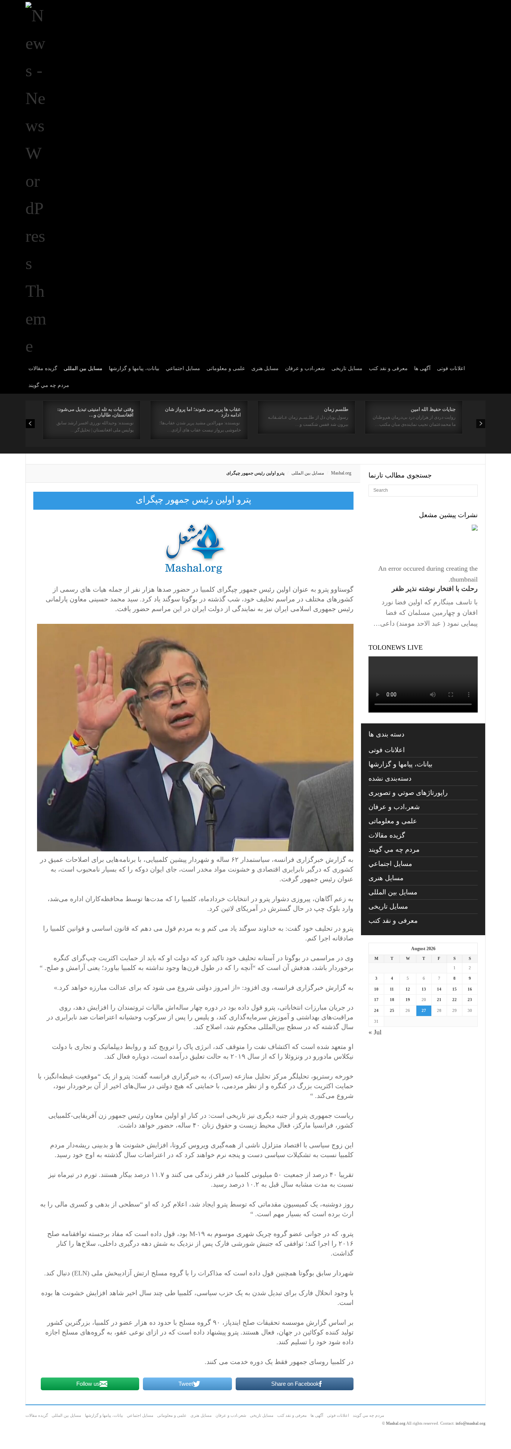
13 (424, 989)
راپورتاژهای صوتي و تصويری (408, 792)
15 (454, 989)
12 (408, 989)
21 (439, 999)
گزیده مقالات (42, 368)
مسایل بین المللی (83, 368)
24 (376, 1010)
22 (454, 999)
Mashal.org (341, 473)
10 (376, 989)
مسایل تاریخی (346, 368)
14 (439, 989)
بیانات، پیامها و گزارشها (134, 368)
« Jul (375, 1032)
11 (392, 989)
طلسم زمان (336, 409)
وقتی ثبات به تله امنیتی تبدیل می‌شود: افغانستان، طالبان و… (95, 412)
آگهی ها (422, 368)
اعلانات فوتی (451, 368)
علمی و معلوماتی (225, 368)
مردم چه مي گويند (48, 385)
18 (392, 999)
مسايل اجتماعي (183, 368)
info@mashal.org (471, 1423)
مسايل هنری (265, 368)
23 (470, 999)
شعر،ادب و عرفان (305, 368)
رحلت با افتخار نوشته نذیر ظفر (435, 588)
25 (392, 1010)
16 (470, 989)
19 (408, 999)
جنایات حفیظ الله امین (433, 409)
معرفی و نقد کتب (388, 368)
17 (376, 999)
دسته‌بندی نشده (389, 778)
